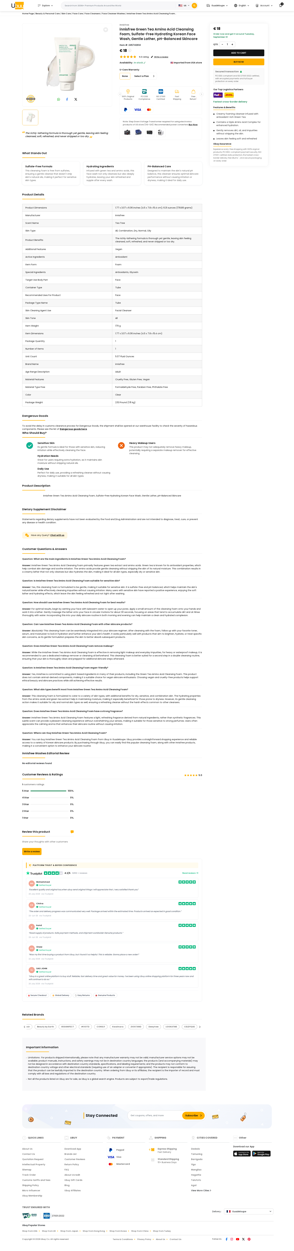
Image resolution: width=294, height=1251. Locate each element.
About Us (27, 1148)
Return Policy (71, 1164)
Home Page (28, 13)
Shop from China (139, 1231)
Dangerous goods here (73, 429)
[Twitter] (243, 1239)
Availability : (126, 62)
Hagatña (196, 1174)
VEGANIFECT (67, 1026)
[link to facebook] (67, 99)
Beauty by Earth (45, 1026)
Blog (67, 1185)
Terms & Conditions (123, 1239)
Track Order (29, 1174)
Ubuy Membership (32, 1195)
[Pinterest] (249, 1239)
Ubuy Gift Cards (73, 1180)
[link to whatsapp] (58, 99)
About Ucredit (72, 1174)
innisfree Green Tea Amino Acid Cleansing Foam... (151, 13)
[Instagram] (232, 1239)
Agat (194, 1185)
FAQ (66, 1169)
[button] (217, 6)
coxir (27, 1026)
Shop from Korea (118, 1231)
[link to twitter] (75, 99)
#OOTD (85, 1026)
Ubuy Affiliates (72, 1190)
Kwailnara (117, 1026)
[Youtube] (238, 1239)
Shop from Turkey (162, 1231)
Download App (72, 1148)
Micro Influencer (31, 1190)
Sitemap (26, 1169)
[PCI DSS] (29, 1216)
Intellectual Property (33, 1164)
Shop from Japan (69, 1231)
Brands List (70, 1154)
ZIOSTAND (136, 1026)
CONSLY (101, 1026)
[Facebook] (226, 1239)
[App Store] (242, 1154)
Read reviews (189, 873)
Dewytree (153, 1026)
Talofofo (196, 1180)
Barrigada (196, 1159)
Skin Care (66, 13)
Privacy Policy (144, 1239)
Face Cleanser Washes (113, 13)
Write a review (32, 851)
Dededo (195, 1148)
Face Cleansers (92, 13)
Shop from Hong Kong (94, 1231)
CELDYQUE (189, 1026)
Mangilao (196, 1169)
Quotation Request (32, 1159)
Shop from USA (29, 1231)
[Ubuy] (17, 5)
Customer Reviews (74, 1159)
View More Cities (200, 1190)
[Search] (194, 5)
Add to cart (238, 52)
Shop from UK (49, 1231)
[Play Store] (261, 1154)
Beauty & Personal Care (48, 13)
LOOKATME (171, 1026)
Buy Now (193, 124)
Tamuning (196, 1154)
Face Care (78, 13)
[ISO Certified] (52, 1215)
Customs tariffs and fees (36, 1180)
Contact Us (28, 1154)
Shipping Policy (30, 1185)
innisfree (124, 24)
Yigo (193, 1164)
